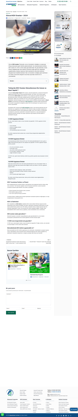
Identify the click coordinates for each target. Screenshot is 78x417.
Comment (9, 294)
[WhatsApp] (21, 58)
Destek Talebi (36, 1)
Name (8, 308)
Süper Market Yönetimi (63, 405)
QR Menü (34, 410)
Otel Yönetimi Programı (63, 410)
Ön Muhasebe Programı (11, 402)
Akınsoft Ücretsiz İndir (38, 390)
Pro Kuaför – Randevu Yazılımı (38, 408)
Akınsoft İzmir (13, 268)
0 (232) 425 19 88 (56, 390)
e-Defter (47, 405)
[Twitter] (59, 415)
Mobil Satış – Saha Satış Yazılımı (65, 408)
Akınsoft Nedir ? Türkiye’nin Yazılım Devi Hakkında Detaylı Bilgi (40, 241)
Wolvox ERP (22, 402)
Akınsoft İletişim (23, 390)
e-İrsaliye (47, 407)
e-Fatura (47, 402)
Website (39, 308)
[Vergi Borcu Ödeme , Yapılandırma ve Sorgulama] (57, 91)
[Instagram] (61, 415)
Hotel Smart (35, 407)
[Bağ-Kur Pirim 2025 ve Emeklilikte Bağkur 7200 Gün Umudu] (57, 103)
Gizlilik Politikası (23, 395)
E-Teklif (34, 412)
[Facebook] (10, 58)
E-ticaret (34, 402)
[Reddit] (18, 58)
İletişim (50, 1)
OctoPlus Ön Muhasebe (11, 407)
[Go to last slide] (9, 266)
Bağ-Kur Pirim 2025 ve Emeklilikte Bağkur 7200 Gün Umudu (64, 103)
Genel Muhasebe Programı (12, 404)
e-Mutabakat (48, 412)
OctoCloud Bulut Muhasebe (12, 405)
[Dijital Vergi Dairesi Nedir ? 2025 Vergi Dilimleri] (57, 97)
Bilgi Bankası (36, 395)
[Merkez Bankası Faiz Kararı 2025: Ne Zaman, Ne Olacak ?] (57, 60)
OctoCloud (35, 405)
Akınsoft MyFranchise (37, 404)
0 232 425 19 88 (62, 1)
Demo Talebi (29, 1)
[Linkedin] (66, 415)
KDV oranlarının (28, 101)
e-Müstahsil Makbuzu (50, 408)
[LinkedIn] (14, 58)
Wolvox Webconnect (24, 407)
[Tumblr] (20, 58)
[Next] (48, 266)
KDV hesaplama (26, 107)
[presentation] (17, 258)
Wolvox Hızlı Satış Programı (64, 404)
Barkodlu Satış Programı (36, 274)
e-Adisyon (48, 410)
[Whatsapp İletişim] (2, 414)
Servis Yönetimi (62, 407)
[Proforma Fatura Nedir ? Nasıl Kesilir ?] (57, 109)
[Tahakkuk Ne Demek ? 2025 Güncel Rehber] (57, 80)
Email (23, 308)
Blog (11, 11)
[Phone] (71, 415)
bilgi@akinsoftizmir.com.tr (55, 394)
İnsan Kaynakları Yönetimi (25, 404)
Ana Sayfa (8, 11)
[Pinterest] (16, 58)
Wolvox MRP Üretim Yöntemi (25, 408)
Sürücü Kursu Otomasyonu (64, 412)
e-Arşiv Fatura (48, 404)
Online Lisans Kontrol (38, 392)
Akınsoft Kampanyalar (38, 393)
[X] (12, 58)
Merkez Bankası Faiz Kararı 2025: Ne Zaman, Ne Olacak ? (65, 60)
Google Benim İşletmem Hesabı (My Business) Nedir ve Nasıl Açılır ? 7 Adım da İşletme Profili (16, 241)
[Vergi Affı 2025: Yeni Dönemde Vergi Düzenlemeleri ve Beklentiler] (57, 72)
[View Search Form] (70, 1)
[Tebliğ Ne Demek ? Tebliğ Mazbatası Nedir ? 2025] (57, 85)
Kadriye (56, 122)
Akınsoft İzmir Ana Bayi (11, 1)
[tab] (26, 280)
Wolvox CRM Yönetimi (24, 405)
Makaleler (14, 11)
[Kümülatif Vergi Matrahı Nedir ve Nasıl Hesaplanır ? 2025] (57, 66)
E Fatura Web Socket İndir (65, 120)
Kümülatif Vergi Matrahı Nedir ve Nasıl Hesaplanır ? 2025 (65, 66)
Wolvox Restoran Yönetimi (64, 402)
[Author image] (6, 18)
